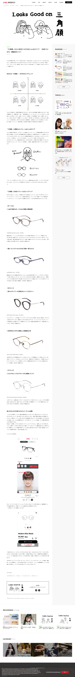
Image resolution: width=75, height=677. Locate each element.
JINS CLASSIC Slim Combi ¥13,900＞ (15, 315)
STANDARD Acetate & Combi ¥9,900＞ (15, 233)
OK (64, 672)
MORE (63, 86)
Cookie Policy (4, 675)
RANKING (61, 2)
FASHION (33, 2)
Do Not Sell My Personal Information (53, 672)
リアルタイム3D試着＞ (11, 433)
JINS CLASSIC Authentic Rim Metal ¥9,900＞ (17, 397)
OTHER (55, 2)
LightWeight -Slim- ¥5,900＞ (13, 272)
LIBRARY (44, 2)
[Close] (73, 672)
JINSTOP (69, 2)
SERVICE (50, 2)
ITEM (39, 2)
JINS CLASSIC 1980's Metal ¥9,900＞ (15, 354)
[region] (37, 672)
